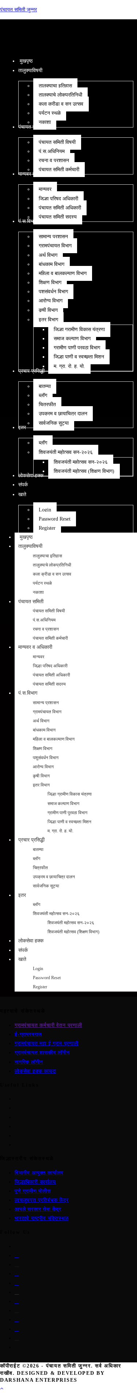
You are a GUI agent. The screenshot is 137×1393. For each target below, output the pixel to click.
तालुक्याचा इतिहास (47, 555)
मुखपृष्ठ (25, 537)
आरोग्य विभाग (43, 766)
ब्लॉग (36, 858)
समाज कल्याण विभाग (63, 803)
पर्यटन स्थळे (42, 583)
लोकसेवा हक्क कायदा (35, 1071)
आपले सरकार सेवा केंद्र (38, 1209)
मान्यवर (38, 656)
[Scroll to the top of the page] (1, 1388)
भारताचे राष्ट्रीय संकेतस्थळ (42, 1218)
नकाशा (38, 592)
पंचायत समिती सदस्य (49, 684)
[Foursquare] (17, 1329)
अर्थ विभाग (41, 720)
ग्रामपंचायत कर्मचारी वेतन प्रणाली (48, 1025)
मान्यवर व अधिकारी (35, 647)
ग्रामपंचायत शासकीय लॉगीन (42, 1052)
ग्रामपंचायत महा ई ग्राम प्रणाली (47, 1043)
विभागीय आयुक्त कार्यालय (39, 1173)
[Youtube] (17, 1338)
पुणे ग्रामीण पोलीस (33, 1191)
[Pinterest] (17, 1283)
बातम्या (38, 849)
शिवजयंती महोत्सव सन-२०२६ (56, 913)
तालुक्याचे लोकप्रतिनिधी (52, 565)
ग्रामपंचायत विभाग (47, 711)
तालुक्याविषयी (30, 546)
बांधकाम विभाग (44, 730)
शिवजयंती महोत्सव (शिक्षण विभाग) (73, 931)
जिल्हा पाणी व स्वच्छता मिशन (69, 821)
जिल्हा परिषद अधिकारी (50, 665)
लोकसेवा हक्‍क (30, 940)
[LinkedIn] (17, 1273)
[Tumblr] (17, 1310)
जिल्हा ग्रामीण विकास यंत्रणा (69, 794)
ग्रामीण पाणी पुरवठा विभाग (67, 812)
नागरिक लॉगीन (29, 1062)
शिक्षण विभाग (42, 748)
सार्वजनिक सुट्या (46, 885)
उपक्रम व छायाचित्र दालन (54, 876)
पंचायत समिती (30, 601)
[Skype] (17, 1292)
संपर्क (23, 950)
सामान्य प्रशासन (46, 702)
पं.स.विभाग (27, 693)
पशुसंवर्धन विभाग (45, 757)
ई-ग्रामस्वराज (28, 1034)
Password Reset (47, 977)
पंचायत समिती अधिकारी (51, 675)
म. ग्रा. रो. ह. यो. (60, 830)
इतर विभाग (41, 785)
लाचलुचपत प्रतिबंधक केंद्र (42, 1200)
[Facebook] (17, 1255)
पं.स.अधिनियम (44, 620)
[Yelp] (17, 1319)
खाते (22, 959)
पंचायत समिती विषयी (49, 610)
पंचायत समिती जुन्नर (18, 9)
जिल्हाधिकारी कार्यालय (35, 1182)
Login (38, 968)
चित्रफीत (40, 867)
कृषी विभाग (41, 775)
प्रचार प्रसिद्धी (31, 840)
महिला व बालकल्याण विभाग (54, 739)
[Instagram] (17, 1264)
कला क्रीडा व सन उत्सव (52, 574)
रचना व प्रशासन (46, 629)
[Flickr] (17, 1301)
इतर (22, 895)
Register (40, 986)
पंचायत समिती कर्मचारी (50, 638)
